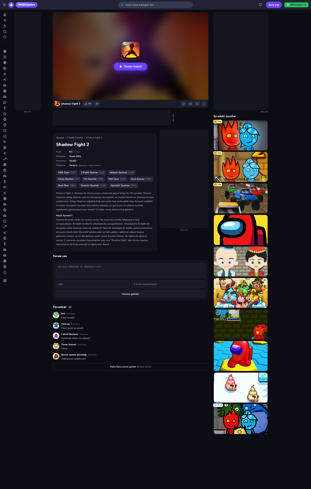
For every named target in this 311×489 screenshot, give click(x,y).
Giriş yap (273, 5)
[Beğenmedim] (97, 104)
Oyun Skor (66, 185)
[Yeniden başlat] (197, 104)
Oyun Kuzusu (141, 179)
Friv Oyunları (93, 179)
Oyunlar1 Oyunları (123, 185)
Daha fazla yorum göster (130, 366)
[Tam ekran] (204, 104)
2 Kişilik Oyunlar (75, 137)
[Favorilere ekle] (183, 104)
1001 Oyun (67, 172)
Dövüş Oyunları (68, 179)
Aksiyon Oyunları (122, 172)
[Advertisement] (27, 61)
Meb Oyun (117, 179)
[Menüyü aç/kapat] (4, 5)
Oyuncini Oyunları (93, 185)
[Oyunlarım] (260, 5)
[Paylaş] (190, 104)
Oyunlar (60, 137)
